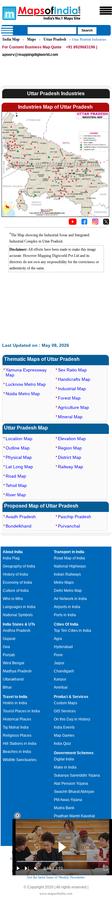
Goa (6, 647)
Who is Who (13, 599)
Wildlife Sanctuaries (19, 760)
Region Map (70, 447)
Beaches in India (17, 751)
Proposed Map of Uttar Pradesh (41, 506)
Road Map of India (69, 558)
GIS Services (65, 711)
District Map (69, 457)
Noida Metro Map (23, 393)
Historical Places (17, 719)
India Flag (11, 558)
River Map (16, 494)
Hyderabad (63, 647)
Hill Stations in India (19, 743)
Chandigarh (64, 671)
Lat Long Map (19, 466)
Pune (58, 655)
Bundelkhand (18, 525)
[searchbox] (52, 30)
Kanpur (60, 679)
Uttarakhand (13, 679)
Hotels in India (15, 703)
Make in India (65, 767)
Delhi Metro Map (68, 590)
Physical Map (19, 457)
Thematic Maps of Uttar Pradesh (42, 359)
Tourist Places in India (21, 711)
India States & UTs (19, 624)
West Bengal (13, 663)
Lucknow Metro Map (26, 384)
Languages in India (19, 607)
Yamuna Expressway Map (26, 372)
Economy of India (17, 582)
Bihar (7, 687)
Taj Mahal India (16, 727)
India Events (64, 727)
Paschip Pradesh (74, 516)
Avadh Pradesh (21, 516)
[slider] (62, 861)
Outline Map (18, 447)
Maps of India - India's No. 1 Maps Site (8, 12)
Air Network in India (70, 599)
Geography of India (19, 566)
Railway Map (70, 466)
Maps (31, 39)
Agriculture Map (73, 407)
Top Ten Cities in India (72, 630)
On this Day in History (72, 719)
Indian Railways (67, 574)
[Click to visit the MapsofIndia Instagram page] (95, 223)
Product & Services (71, 697)
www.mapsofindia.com (56, 893)
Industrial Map (72, 388)
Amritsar (61, 687)
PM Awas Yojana (68, 800)
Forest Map (69, 398)
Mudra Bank (64, 808)
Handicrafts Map (74, 379)
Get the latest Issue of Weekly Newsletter (56, 877)
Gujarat (9, 638)
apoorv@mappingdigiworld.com (30, 54)
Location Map (19, 438)
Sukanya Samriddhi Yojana (77, 775)
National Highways (70, 566)
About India (13, 552)
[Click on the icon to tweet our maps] (106, 223)
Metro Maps (64, 582)
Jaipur (59, 663)
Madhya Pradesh (17, 671)
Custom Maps (65, 703)
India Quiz (62, 743)
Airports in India (67, 607)
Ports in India (65, 615)
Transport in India (69, 552)
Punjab (9, 655)
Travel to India (15, 697)
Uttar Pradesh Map (26, 427)
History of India (15, 574)
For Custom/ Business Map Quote (32, 47)
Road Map (16, 476)
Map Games (64, 735)
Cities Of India (66, 624)
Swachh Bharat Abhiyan (74, 791)
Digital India (64, 759)
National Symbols (18, 615)
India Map (11, 39)
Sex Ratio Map (72, 369)
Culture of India (16, 590)
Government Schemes (74, 753)
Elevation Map (72, 438)
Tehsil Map (16, 485)
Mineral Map (70, 416)
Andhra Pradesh (16, 630)
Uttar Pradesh (55, 39)
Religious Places (17, 735)
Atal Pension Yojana (71, 783)
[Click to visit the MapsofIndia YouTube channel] (73, 223)
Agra (58, 638)
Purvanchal (69, 525)
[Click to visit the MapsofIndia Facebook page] (84, 223)
